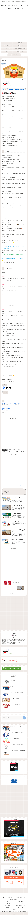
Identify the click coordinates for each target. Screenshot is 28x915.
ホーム (7, 901)
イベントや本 (7, 905)
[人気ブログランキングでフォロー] (11, 668)
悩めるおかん (14, 637)
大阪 (12, 451)
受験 (9, 451)
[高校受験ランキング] (5, 93)
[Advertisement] (14, 26)
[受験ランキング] (12, 93)
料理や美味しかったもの (21, 905)
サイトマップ (14, 909)
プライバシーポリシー (20, 907)
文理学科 (17, 451)
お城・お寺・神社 (7, 903)
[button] (24, 717)
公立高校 (4, 451)
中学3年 (14, 449)
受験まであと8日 (17, 403)
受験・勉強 (5, 449)
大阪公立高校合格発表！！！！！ (6, 409)
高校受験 (22, 451)
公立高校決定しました (6, 403)
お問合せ (7, 907)
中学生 (19, 449)
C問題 (10, 449)
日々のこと (20, 903)
